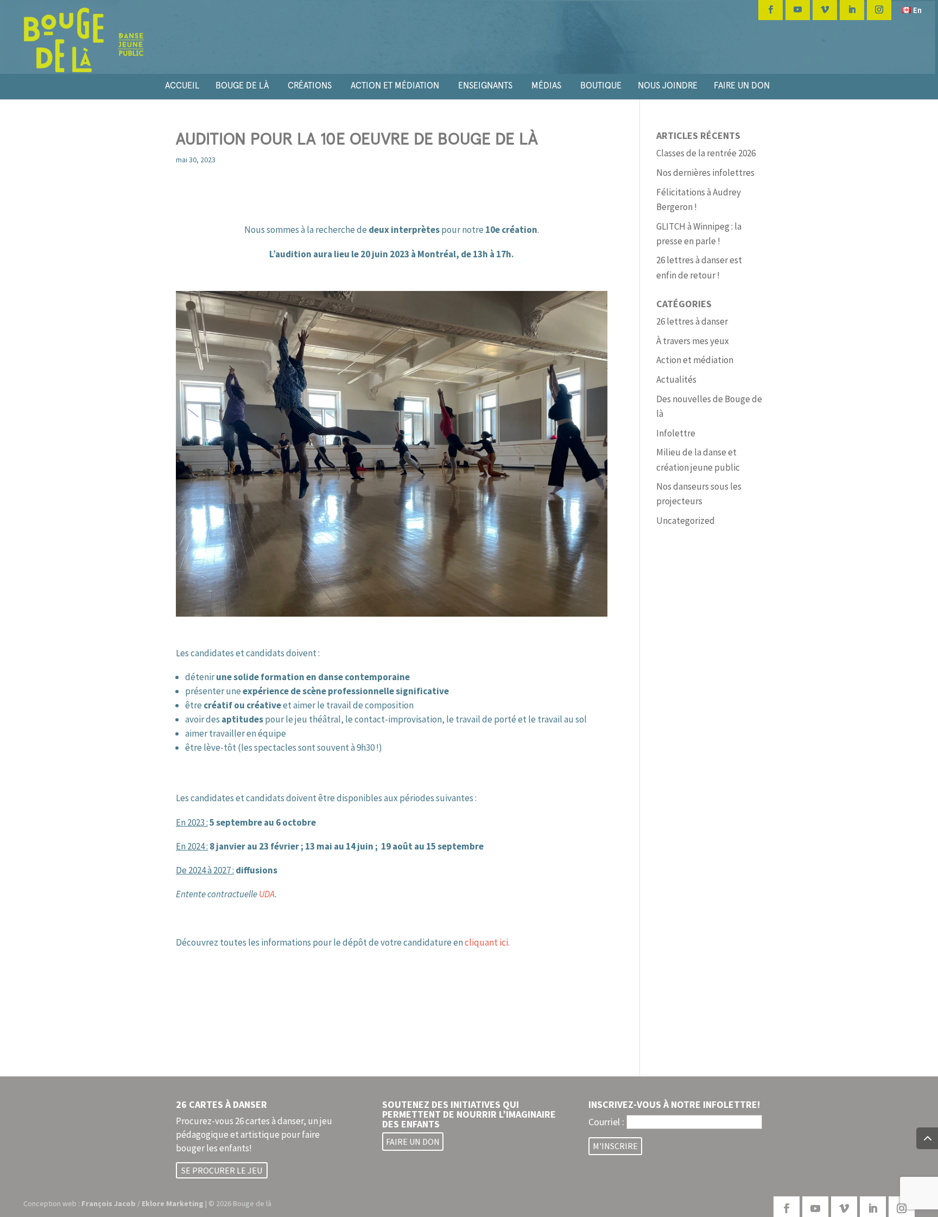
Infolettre (675, 433)
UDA (267, 894)
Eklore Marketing (173, 1203)
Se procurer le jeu (221, 1170)
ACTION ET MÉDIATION (395, 85)
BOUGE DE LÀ (242, 85)
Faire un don (413, 1141)
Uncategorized (685, 521)
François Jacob (108, 1203)
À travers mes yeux (692, 341)
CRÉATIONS (310, 85)
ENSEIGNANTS (485, 85)
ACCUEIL (182, 85)
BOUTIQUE (601, 85)
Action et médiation (694, 360)
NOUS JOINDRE (668, 85)
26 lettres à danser (692, 321)
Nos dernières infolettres (705, 173)
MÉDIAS (546, 85)
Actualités (676, 379)
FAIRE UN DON (742, 85)
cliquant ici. (487, 942)
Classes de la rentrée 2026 (706, 153)
